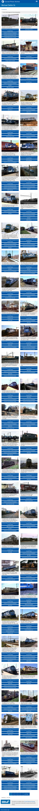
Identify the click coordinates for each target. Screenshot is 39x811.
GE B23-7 (10, 85)
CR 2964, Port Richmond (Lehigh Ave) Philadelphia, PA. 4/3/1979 (10, 546)
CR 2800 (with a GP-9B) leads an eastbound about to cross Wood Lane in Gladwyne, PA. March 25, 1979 (9, 520)
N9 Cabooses (10, 160)
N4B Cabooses (29, 160)
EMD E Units (29, 711)
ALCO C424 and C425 (10, 504)
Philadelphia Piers (29, 580)
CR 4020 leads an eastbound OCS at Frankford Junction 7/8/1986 (9, 726)
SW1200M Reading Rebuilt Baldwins (29, 557)
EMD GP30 (29, 322)
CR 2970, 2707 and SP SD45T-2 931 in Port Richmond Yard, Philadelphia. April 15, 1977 (28, 547)
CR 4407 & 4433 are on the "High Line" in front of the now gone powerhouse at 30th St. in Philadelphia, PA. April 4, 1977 (10, 754)
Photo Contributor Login (5, 809)
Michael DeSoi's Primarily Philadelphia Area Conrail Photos (10, 30)
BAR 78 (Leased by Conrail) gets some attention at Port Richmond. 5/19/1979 (10, 53)
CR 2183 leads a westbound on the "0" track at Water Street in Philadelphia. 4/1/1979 (10, 365)
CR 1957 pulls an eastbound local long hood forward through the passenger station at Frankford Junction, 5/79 (29, 236)
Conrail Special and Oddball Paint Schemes (29, 271)
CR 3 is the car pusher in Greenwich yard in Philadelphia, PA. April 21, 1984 (29, 573)
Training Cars (28, 78)
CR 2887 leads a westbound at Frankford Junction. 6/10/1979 (27, 519)
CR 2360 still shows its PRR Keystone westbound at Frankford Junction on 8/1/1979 (28, 444)
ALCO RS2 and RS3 (29, 29)
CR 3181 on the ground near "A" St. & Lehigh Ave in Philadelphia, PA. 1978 (28, 596)
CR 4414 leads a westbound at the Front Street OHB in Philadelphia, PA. (28, 753)
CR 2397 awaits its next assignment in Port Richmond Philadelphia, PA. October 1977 (28, 471)
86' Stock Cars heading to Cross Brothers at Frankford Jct (8, 27)
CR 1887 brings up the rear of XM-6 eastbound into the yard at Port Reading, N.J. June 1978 (28, 153)
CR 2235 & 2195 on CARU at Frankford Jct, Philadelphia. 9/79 (27, 391)
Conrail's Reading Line (10, 631)
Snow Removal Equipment (29, 58)
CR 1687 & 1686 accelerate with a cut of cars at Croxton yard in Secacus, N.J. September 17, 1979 (10, 128)
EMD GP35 (10, 426)
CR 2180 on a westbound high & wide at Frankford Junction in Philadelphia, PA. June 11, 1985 (28, 338)
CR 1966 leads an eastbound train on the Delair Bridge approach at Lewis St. (10, 263)
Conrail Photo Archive (12, 2)
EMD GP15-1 (10, 109)
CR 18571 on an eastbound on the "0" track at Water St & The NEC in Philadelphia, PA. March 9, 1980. (10, 153)
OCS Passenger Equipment (10, 579)
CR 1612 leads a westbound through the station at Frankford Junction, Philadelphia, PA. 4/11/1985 (9, 103)
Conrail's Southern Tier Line (10, 298)
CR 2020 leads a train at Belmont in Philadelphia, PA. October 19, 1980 (28, 289)
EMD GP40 (10, 605)
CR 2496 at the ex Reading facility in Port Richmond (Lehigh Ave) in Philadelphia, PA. (9, 495)
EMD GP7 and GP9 (10, 87)
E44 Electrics (10, 761)
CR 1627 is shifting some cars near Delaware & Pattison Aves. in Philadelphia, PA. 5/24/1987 (28, 103)
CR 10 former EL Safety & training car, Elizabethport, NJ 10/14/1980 (29, 76)
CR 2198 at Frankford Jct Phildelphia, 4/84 (28, 364)
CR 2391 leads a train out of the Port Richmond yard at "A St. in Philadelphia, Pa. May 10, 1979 (9, 471)
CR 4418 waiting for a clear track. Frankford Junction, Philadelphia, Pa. (28, 779)
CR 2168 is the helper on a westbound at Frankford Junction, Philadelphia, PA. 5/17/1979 (29, 314)
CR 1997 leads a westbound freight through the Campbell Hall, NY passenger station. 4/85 (9, 289)
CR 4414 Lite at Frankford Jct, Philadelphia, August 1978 (8, 779)
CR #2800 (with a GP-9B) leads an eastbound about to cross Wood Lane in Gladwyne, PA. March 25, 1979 (9, 77)
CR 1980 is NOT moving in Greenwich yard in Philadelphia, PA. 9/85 (28, 263)
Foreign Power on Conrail (10, 60)
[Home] (3, 1)
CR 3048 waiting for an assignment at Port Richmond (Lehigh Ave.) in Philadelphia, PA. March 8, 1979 (9, 597)
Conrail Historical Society (29, 801)
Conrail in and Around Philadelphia (10, 33)
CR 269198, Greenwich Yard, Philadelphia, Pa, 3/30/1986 (27, 495)
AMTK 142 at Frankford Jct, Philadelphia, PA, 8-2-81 (26, 27)
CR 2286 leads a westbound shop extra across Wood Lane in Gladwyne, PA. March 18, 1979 (28, 417)
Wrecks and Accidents (29, 604)
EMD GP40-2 (10, 628)
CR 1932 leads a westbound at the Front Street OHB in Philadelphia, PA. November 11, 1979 (28, 178)
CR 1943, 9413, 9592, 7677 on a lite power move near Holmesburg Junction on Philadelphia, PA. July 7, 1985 (28, 206)
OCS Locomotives (10, 732)
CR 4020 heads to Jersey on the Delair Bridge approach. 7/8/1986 (29, 703)
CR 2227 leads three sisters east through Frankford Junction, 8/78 (8, 391)
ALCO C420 (10, 320)
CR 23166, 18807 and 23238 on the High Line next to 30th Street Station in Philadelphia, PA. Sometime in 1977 (10, 444)
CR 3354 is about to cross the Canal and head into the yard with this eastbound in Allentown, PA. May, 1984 (10, 622)
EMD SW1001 (28, 220)
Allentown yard (10, 318)
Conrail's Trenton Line (10, 428)
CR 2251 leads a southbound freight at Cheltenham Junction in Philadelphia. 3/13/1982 (10, 417)
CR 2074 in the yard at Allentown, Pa (9, 313)
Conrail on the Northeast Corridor (10, 35)
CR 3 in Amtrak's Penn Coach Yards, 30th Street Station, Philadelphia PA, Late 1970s (9, 573)
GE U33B (10, 552)
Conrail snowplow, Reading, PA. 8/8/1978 (27, 53)
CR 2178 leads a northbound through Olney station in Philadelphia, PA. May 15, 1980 (10, 338)
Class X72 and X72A (29, 500)
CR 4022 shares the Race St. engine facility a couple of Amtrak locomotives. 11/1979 (29, 727)
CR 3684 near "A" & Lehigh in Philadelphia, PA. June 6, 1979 (8, 703)
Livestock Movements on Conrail (10, 37)
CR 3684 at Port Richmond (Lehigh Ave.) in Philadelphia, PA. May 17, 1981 (28, 677)
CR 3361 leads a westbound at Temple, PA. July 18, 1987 (27, 622)
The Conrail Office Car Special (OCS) (29, 709)
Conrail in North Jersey (10, 136)
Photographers (4, 9)
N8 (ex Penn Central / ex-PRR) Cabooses (10, 450)
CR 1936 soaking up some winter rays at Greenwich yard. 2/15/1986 (10, 205)
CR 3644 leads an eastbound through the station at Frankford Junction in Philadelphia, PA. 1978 (9, 677)
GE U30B (29, 527)
